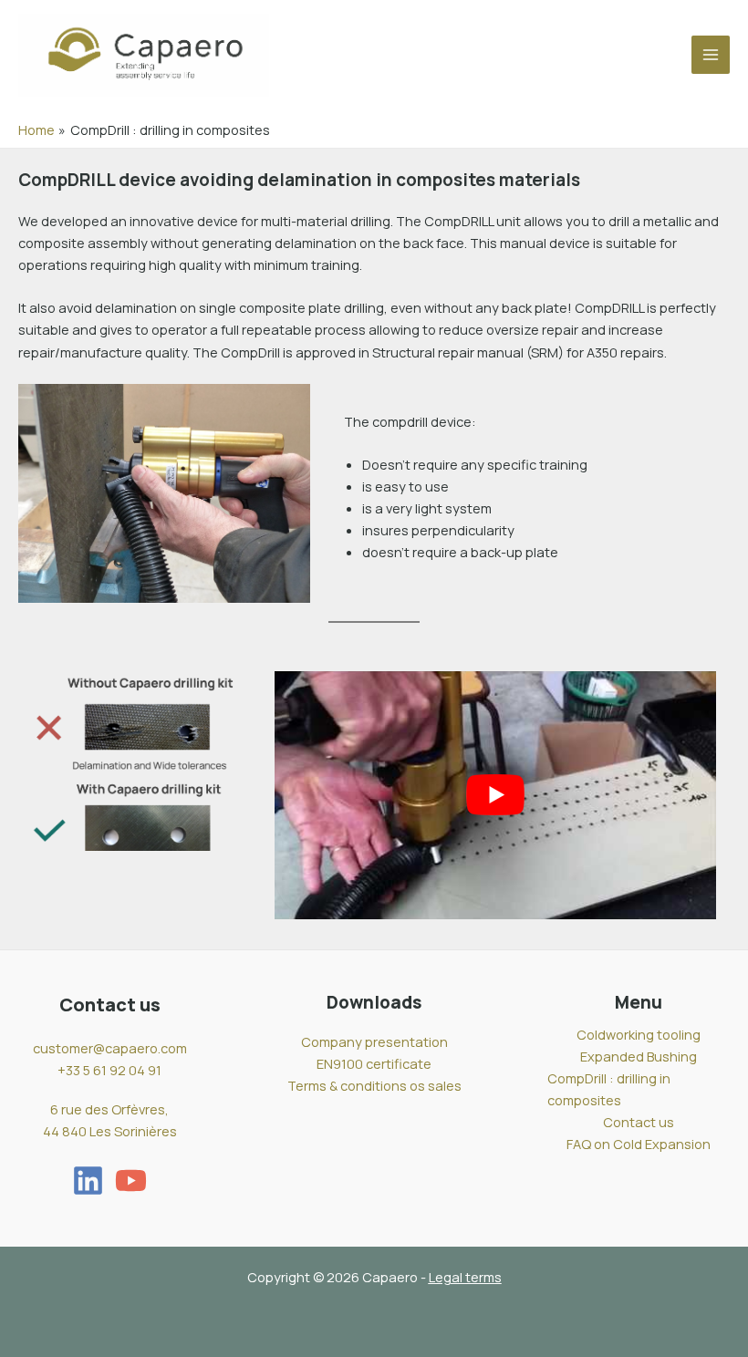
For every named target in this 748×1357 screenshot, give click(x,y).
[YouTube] (131, 1180)
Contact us (638, 1122)
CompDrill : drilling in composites (608, 1089)
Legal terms (465, 1277)
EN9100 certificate (374, 1063)
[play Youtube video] (496, 795)
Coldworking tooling (639, 1034)
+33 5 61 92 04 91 (109, 1070)
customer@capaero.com (110, 1048)
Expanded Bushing (638, 1056)
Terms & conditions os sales (374, 1085)
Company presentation (374, 1041)
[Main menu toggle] (710, 55)
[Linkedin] (88, 1180)
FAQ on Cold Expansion (638, 1143)
